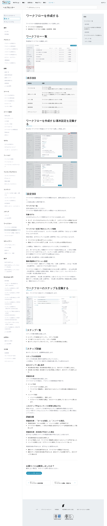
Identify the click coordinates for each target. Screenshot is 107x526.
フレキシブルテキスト (10, 175)
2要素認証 (7, 60)
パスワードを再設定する (11, 54)
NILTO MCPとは (9, 262)
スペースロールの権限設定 (11, 129)
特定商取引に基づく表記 (68, 509)
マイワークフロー (9, 235)
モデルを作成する (9, 144)
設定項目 (87, 32)
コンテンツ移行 (8, 106)
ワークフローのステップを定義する (93, 35)
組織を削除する (8, 80)
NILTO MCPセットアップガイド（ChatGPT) (12, 270)
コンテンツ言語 (8, 124)
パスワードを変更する (10, 52)
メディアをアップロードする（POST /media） (12, 323)
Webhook (7, 132)
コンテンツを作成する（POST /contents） (12, 293)
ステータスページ (9, 361)
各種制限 (7, 353)
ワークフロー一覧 (88, 21)
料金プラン (38, 2)
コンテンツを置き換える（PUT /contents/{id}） (12, 298)
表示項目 (87, 24)
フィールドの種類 (9, 159)
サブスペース (8, 103)
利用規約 (57, 509)
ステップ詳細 (88, 41)
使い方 (7, 18)
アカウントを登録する (10, 43)
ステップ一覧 (88, 38)
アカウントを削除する (10, 63)
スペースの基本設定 (9, 98)
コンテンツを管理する (10, 200)
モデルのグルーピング (10, 147)
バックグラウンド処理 (10, 358)
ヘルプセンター (9, 7)
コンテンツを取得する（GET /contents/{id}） (12, 289)
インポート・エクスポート (11, 149)
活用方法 (30, 2)
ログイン (103, 2)
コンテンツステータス (10, 197)
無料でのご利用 (8, 341)
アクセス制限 (8, 247)
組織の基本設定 (8, 75)
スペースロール (8, 126)
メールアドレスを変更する (11, 49)
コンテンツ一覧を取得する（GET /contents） (11, 284)
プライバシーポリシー (46, 509)
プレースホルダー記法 (10, 355)
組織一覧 (7, 72)
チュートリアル (10, 22)
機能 (23, 2)
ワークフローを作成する (11, 230)
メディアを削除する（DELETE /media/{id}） (12, 328)
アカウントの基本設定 (10, 46)
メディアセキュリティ (10, 244)
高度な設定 (7, 115)
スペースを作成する (9, 95)
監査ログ (7, 250)
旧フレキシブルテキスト (11, 184)
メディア (7, 215)
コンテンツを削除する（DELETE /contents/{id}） (11, 307)
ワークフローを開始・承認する (12, 233)
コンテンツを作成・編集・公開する (12, 194)
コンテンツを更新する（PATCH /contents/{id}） (12, 303)
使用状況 (7, 83)
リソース (51, 2)
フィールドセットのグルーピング (12, 165)
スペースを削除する (9, 101)
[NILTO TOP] (6, 3)
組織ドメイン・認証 (9, 253)
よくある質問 (8, 86)
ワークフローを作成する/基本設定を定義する (92, 28)
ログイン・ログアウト (10, 57)
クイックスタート (10, 15)
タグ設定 (7, 121)
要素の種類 (7, 181)
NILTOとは (16, 2)
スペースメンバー (9, 118)
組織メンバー (8, 77)
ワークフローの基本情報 (11, 227)
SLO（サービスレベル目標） (83, 509)
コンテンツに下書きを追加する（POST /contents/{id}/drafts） (12, 313)
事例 (44, 2)
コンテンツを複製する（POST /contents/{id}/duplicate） (12, 318)
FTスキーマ (7, 178)
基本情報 (7, 280)
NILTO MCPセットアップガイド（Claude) (12, 266)
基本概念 (7, 34)
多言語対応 (7, 203)
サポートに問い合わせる (34, 473)
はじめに (7, 31)
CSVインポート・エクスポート (12, 206)
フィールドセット (9, 161)
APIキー (7, 135)
